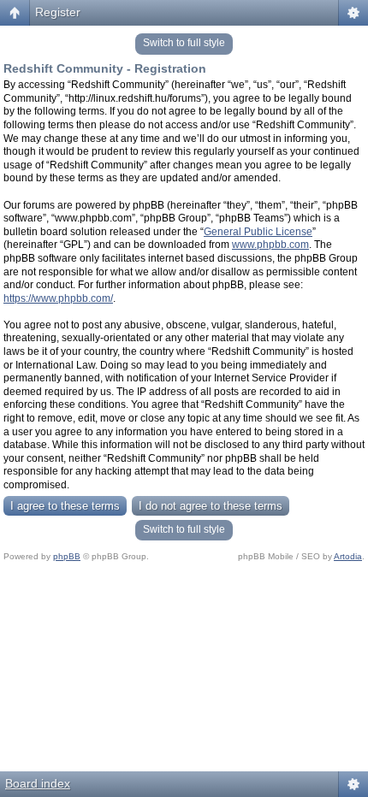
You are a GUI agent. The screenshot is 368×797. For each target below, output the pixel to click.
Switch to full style (184, 43)
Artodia (348, 556)
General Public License (258, 232)
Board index (37, 783)
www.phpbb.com (270, 245)
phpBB (66, 556)
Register (57, 12)
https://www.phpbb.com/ (58, 298)
